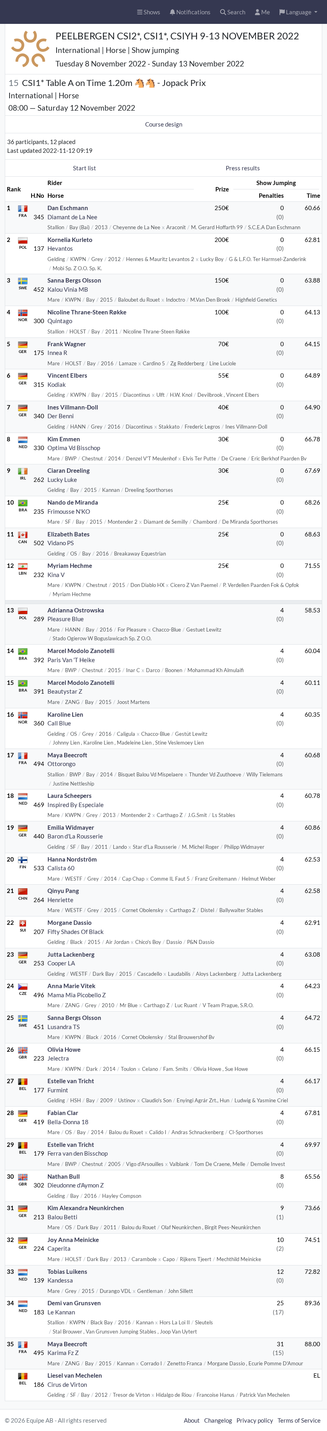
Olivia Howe (64, 1049)
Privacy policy (254, 1420)
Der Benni (60, 415)
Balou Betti (62, 1216)
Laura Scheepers (69, 795)
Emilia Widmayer (70, 827)
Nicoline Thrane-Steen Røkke (86, 312)
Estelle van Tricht (70, 1080)
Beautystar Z (64, 691)
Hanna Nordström (72, 859)
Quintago (59, 320)
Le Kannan (61, 1312)
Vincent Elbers (67, 375)
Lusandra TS (63, 1026)
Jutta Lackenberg (71, 954)
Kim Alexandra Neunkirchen (85, 1207)
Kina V (56, 574)
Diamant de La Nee (72, 216)
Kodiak (56, 384)
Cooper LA (61, 963)
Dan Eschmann (67, 207)
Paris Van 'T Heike (71, 659)
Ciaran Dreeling (68, 470)
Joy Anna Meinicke (73, 1239)
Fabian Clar (62, 1112)
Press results (243, 168)
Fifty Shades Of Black (75, 931)
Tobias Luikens (67, 1271)
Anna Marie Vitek (71, 985)
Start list (84, 168)
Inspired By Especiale (75, 804)
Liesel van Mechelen (74, 1375)
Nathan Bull (63, 1176)
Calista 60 (61, 867)
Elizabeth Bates (68, 534)
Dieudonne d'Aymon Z (75, 1185)
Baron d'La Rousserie (75, 836)
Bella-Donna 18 (68, 1121)
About (192, 1420)
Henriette (60, 899)
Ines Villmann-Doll (72, 407)
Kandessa (60, 1280)
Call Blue (59, 723)
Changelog (218, 1420)
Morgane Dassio (69, 922)
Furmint (57, 1090)
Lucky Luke (62, 479)
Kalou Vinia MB (67, 289)
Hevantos (60, 248)
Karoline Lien (65, 714)
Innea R (57, 352)
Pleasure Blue (65, 618)
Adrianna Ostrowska (75, 610)
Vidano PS (60, 542)
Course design (163, 124)
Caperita (59, 1248)
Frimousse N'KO (68, 511)
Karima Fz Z (63, 1352)
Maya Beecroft (67, 754)
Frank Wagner (66, 343)
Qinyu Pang (63, 890)
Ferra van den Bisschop (77, 1153)
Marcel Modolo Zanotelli (80, 650)
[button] (298, 12)
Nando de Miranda (72, 502)
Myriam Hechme (69, 565)
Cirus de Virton (67, 1384)
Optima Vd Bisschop (73, 447)
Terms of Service (299, 1420)
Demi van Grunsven (74, 1302)
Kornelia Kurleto (70, 239)
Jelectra (58, 1058)
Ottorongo (61, 763)
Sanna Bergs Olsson (74, 280)
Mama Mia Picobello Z (76, 994)
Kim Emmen (63, 439)
